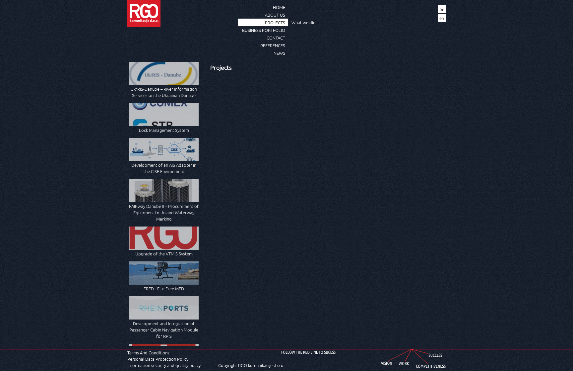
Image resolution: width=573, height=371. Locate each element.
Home (279, 7)
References (272, 45)
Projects (275, 22)
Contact (276, 38)
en (441, 18)
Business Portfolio (263, 30)
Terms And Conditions (148, 352)
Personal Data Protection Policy (157, 359)
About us (275, 15)
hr (442, 9)
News (279, 53)
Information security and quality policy (164, 365)
